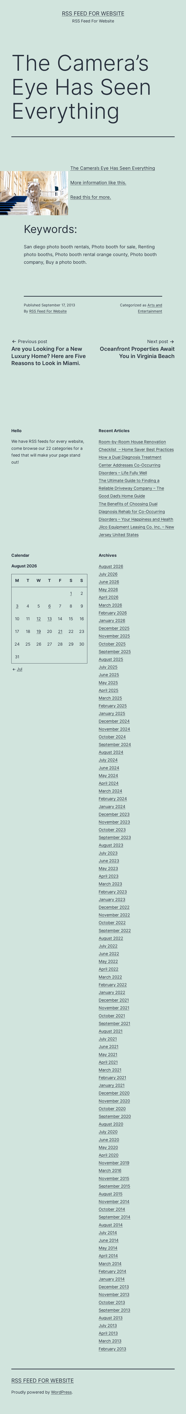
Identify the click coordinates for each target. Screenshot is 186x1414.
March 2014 (110, 1263)
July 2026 (108, 574)
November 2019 (114, 1162)
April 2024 (109, 783)
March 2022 (110, 977)
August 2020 (111, 1124)
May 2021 (108, 1054)
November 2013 (114, 1294)
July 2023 (108, 853)
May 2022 (108, 961)
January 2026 (112, 620)
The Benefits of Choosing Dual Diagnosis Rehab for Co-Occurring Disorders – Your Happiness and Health (136, 511)
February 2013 (112, 1348)
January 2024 (112, 806)
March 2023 (110, 883)
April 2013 (108, 1333)
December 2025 (114, 628)
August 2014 (111, 1225)
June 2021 (108, 1046)
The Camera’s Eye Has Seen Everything (112, 168)
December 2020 (114, 1093)
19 (39, 631)
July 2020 (108, 1131)
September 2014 (114, 1217)
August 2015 (110, 1193)
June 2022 (109, 953)
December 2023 (114, 814)
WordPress (61, 1392)
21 (60, 631)
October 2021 (112, 1015)
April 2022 (108, 969)
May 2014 (108, 1248)
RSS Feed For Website (93, 13)
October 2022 (112, 922)
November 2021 (114, 1007)
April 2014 (108, 1255)
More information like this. (98, 182)
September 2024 (115, 744)
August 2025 (111, 659)
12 (39, 618)
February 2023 (113, 891)
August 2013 (110, 1317)
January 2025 (112, 713)
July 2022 (108, 946)
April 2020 (108, 1155)
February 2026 (113, 612)
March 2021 (110, 1070)
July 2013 (108, 1325)
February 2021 (112, 1077)
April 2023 (108, 876)
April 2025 (108, 690)
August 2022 (111, 938)
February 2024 (113, 798)
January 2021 (112, 1085)
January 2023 (112, 899)
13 (49, 618)
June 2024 (109, 767)
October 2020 (112, 1108)
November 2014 (114, 1201)
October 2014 (112, 1209)
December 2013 (114, 1286)
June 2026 (109, 581)
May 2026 (108, 589)
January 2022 (112, 992)
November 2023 (114, 822)
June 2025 (109, 674)
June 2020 (109, 1139)
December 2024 (114, 721)
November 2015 (114, 1178)
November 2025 (114, 636)
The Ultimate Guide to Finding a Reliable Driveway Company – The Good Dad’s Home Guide (131, 488)
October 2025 (112, 644)
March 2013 (110, 1341)
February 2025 (113, 705)
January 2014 (112, 1279)
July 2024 (108, 760)
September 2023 (115, 837)
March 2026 (110, 605)
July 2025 (108, 667)
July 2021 (108, 1038)
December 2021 (114, 1000)
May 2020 (108, 1147)
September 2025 (115, 651)
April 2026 (108, 597)
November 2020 (114, 1101)
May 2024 (108, 775)
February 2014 (112, 1271)
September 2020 (115, 1116)
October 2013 (112, 1302)
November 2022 (114, 915)
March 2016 (110, 1170)
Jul (19, 669)
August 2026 (111, 566)
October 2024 (112, 736)
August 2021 (110, 1031)
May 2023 (108, 868)
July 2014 (108, 1232)
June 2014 (109, 1240)
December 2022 (114, 907)
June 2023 (109, 860)
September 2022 (115, 930)
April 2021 (108, 1062)
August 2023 (111, 845)
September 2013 (114, 1310)
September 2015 (114, 1186)
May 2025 (108, 682)
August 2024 (111, 752)
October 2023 (112, 829)
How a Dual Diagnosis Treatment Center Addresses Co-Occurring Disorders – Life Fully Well (130, 465)
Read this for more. (90, 197)
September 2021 (114, 1023)
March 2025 (110, 698)
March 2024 (110, 791)
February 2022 (113, 984)
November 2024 (114, 729)
